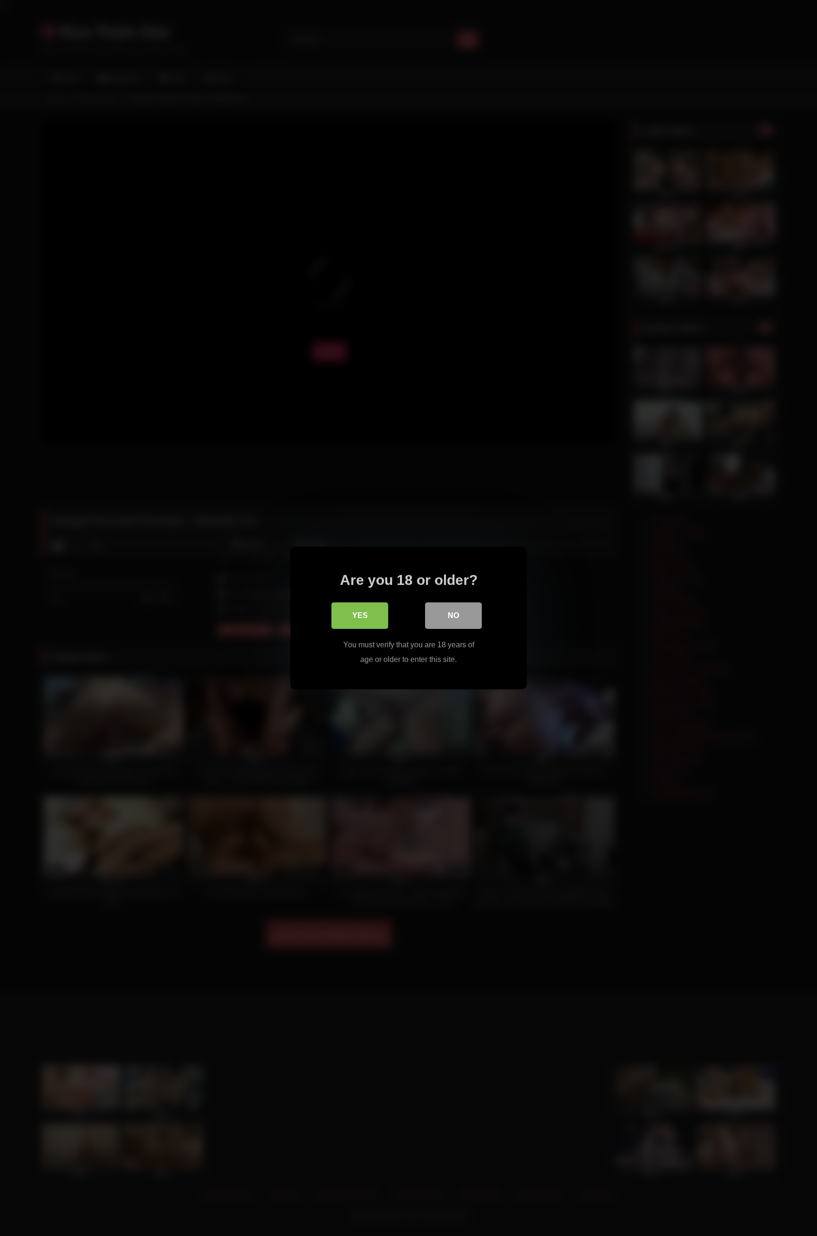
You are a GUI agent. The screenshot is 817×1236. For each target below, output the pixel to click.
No (453, 615)
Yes (360, 615)
